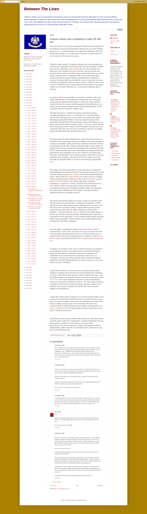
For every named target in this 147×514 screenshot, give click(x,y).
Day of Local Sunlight (34, 64)
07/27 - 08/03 (31, 165)
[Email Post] (68, 335)
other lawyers (74, 212)
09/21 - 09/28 (31, 144)
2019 (27, 92)
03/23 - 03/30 (31, 235)
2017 (27, 97)
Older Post (100, 485)
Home (77, 485)
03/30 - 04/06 (31, 232)
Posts (114, 51)
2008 (27, 280)
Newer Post (53, 485)
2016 (27, 100)
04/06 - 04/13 (31, 230)
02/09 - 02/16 (31, 251)
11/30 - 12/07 (31, 118)
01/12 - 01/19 (31, 261)
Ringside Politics (116, 157)
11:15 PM (57, 359)
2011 (35, 57)
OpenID (119, 68)
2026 (27, 74)
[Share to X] (76, 335)
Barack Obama (74, 176)
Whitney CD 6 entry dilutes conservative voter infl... (34, 207)
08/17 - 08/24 (31, 157)
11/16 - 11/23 (31, 123)
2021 (27, 87)
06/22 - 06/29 (31, 178)
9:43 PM (57, 427)
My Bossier (114, 128)
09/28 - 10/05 (31, 142)
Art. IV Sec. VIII (55, 279)
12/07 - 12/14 (31, 115)
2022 (27, 84)
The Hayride (114, 100)
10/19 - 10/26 (31, 134)
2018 (27, 95)
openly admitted (73, 69)
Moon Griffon (115, 160)
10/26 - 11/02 (31, 131)
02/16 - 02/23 (31, 248)
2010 (27, 275)
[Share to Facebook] (78, 335)
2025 (27, 76)
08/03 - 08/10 (31, 163)
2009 (30, 57)
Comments (115, 54)
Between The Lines (41, 9)
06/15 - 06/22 (31, 181)
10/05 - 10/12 (31, 139)
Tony (56, 412)
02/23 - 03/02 (31, 245)
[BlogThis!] (74, 335)
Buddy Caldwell (93, 229)
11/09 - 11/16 (31, 126)
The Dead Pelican (116, 153)
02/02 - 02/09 (31, 253)
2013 (27, 267)
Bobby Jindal (66, 231)
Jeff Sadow (115, 38)
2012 (27, 270)
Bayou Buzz (115, 155)
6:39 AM (57, 390)
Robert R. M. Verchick (71, 174)
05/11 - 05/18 (31, 216)
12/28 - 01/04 (31, 107)
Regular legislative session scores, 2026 (116, 120)
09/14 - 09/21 (31, 147)
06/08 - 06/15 (31, 184)
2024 (27, 79)
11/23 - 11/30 (31, 121)
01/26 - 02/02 (31, 256)
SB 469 (61, 97)
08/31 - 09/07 (31, 152)
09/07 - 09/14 (31, 149)
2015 (27, 103)
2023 (27, 82)
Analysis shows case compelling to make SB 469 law (35, 190)
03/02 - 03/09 (31, 243)
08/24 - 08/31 (31, 155)
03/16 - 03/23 (31, 237)
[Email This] (72, 335)
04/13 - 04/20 (31, 227)
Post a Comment (57, 482)
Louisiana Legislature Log (115, 117)
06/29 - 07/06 (31, 176)
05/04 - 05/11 (31, 219)
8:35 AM (57, 406)
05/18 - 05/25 (31, 214)
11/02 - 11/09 (31, 128)
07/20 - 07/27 (31, 168)
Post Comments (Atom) (63, 488)
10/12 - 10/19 (31, 136)
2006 (27, 285)
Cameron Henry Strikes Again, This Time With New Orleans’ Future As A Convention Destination (116, 105)
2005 (27, 288)
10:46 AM (57, 478)
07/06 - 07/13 (31, 173)
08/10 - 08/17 (31, 160)
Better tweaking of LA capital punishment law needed (34, 199)
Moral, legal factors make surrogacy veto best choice (34, 203)
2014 (27, 105)
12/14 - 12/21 (31, 113)
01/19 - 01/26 (31, 258)
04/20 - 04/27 (31, 224)
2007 (27, 283)
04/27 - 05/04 (31, 222)
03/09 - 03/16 (31, 240)
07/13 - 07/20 (31, 170)
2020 (27, 89)
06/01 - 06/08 (31, 186)
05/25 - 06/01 (31, 211)
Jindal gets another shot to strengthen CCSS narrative (34, 195)
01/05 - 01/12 (31, 264)
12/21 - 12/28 (31, 110)
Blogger (84, 500)
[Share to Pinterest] (80, 335)
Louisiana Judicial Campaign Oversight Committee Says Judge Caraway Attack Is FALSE (116, 133)
